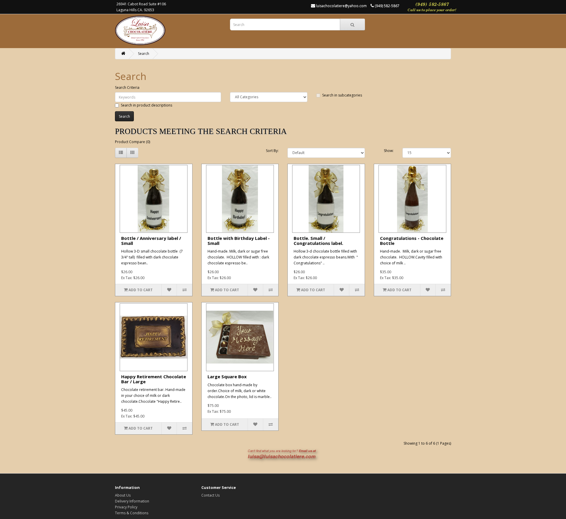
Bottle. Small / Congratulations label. (318, 240)
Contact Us (210, 495)
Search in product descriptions (146, 105)
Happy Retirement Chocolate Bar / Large (153, 379)
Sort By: (272, 150)
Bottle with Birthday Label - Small (239, 240)
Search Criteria (127, 87)
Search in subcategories (342, 95)
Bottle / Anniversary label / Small (151, 240)
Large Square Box (227, 376)
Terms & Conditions (131, 512)
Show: (389, 150)
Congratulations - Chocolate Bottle (411, 240)
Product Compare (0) (132, 141)
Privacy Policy (126, 507)
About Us (123, 495)
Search (143, 53)
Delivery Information (132, 501)
